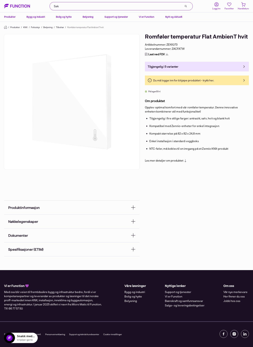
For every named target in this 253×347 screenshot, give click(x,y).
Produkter (9, 16)
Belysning (88, 16)
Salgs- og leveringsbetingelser (184, 305)
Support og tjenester (116, 16)
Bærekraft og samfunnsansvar (184, 300)
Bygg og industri (36, 16)
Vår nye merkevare (235, 291)
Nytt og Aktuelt (173, 16)
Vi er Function (146, 16)
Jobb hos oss (231, 300)
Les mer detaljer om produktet (164, 160)
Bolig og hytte (64, 16)
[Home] (5, 27)
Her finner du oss (234, 296)
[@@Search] (185, 6)
